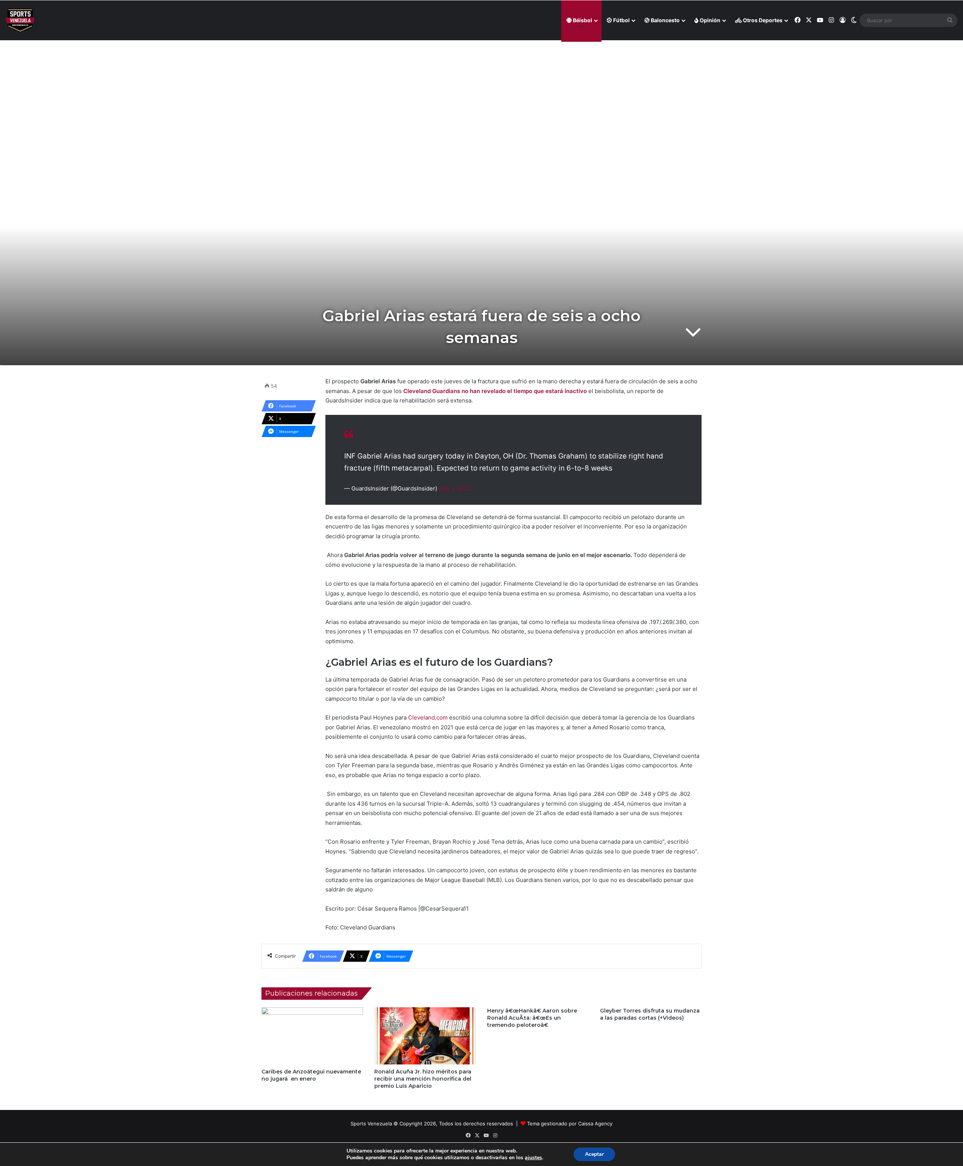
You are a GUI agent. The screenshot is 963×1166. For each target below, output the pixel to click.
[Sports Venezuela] (20, 20)
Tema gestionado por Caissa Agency (569, 1123)
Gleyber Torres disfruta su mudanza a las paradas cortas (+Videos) (650, 1014)
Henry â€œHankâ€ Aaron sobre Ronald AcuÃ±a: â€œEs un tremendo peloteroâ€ (532, 1017)
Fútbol (621, 20)
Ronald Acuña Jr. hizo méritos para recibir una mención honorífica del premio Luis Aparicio (422, 1078)
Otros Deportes (762, 20)
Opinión (709, 20)
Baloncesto (665, 20)
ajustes (533, 1157)
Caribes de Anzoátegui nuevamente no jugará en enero (311, 1075)
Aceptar (594, 1154)
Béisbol (582, 20)
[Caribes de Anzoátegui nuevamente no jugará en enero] (312, 1035)
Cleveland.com (428, 717)
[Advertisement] (481, 94)
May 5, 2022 (455, 488)
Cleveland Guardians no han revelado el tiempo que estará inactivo (495, 391)
